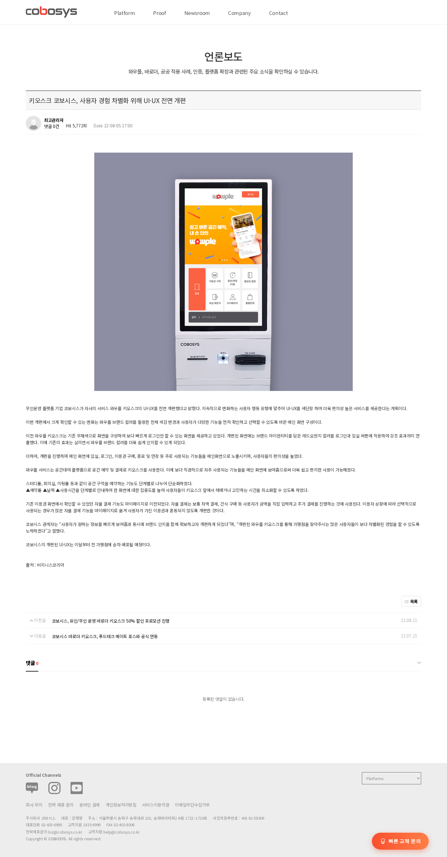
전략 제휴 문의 (61, 805)
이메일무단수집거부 (192, 805)
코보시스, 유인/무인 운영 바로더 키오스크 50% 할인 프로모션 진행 (110, 621)
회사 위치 (34, 805)
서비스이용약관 (155, 805)
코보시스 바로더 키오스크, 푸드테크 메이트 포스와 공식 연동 (105, 636)
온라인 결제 (89, 805)
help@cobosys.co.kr (121, 832)
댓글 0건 (51, 126)
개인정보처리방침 (121, 805)
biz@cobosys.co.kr (65, 832)
